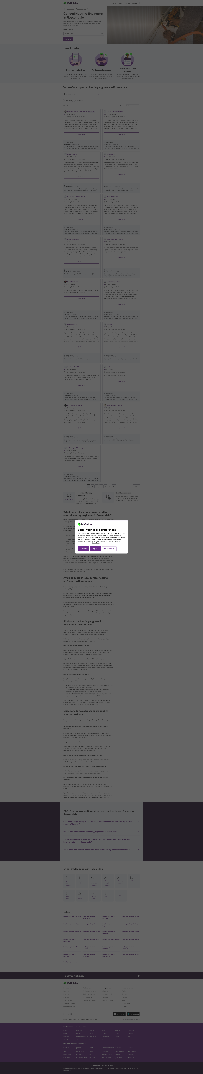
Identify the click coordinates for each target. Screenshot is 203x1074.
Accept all (84, 549)
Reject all (95, 549)
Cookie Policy (96, 543)
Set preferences (109, 549)
